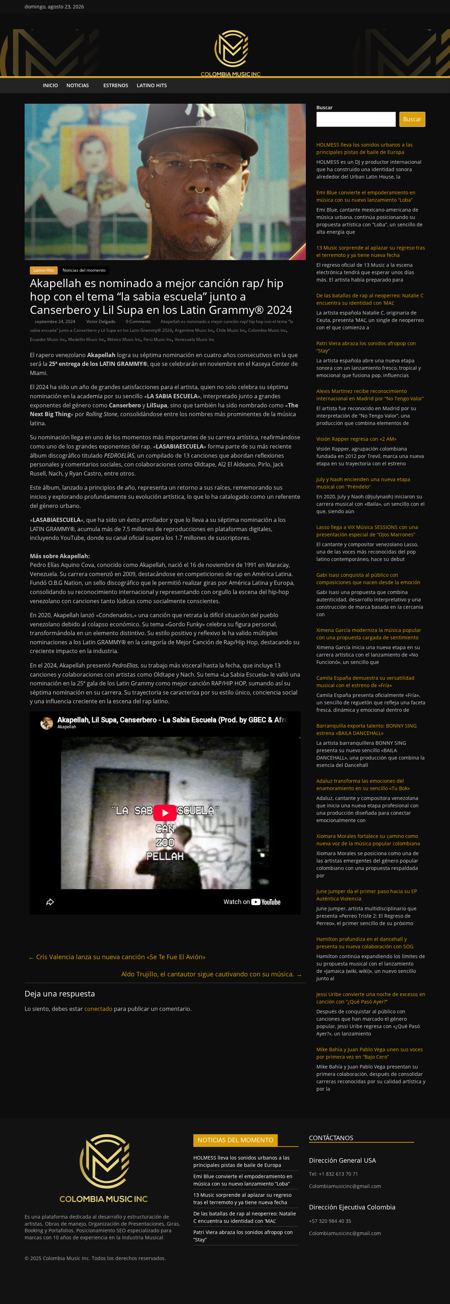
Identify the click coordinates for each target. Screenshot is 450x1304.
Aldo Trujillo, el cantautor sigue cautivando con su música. (211, 974)
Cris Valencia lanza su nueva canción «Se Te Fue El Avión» (117, 957)
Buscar (324, 107)
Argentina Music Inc (194, 330)
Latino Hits (152, 85)
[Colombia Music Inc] (32, 85)
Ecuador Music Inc (47, 339)
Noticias (77, 85)
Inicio (50, 85)
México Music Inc (124, 339)
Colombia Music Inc (267, 330)
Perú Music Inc (157, 339)
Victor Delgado (101, 321)
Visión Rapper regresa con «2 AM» (356, 438)
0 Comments (138, 321)
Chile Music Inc (230, 330)
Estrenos (115, 85)
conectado (98, 1009)
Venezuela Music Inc (194, 339)
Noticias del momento (84, 270)
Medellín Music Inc (86, 339)
